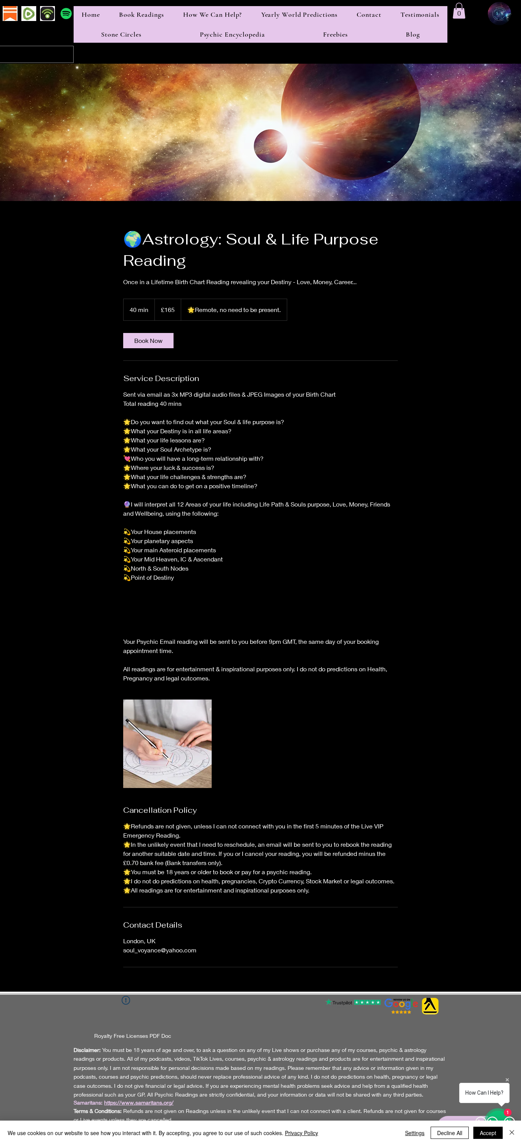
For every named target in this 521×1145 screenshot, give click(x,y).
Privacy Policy (301, 1133)
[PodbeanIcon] (47, 13)
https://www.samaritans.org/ (139, 1102)
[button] (459, 11)
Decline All (449, 1133)
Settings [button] (415, 1133)
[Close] (511, 1133)
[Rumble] (28, 13)
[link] (148, 340)
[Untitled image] (167, 744)
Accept (488, 1133)
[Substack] (10, 13)
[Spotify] (66, 13)
